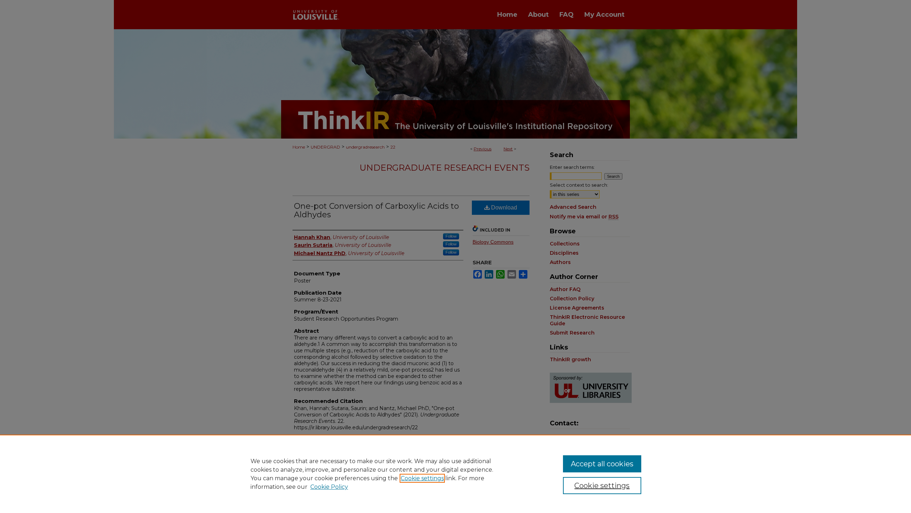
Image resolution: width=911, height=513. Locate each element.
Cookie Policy (329, 486)
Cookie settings (422, 478)
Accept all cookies (602, 464)
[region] (455, 474)
